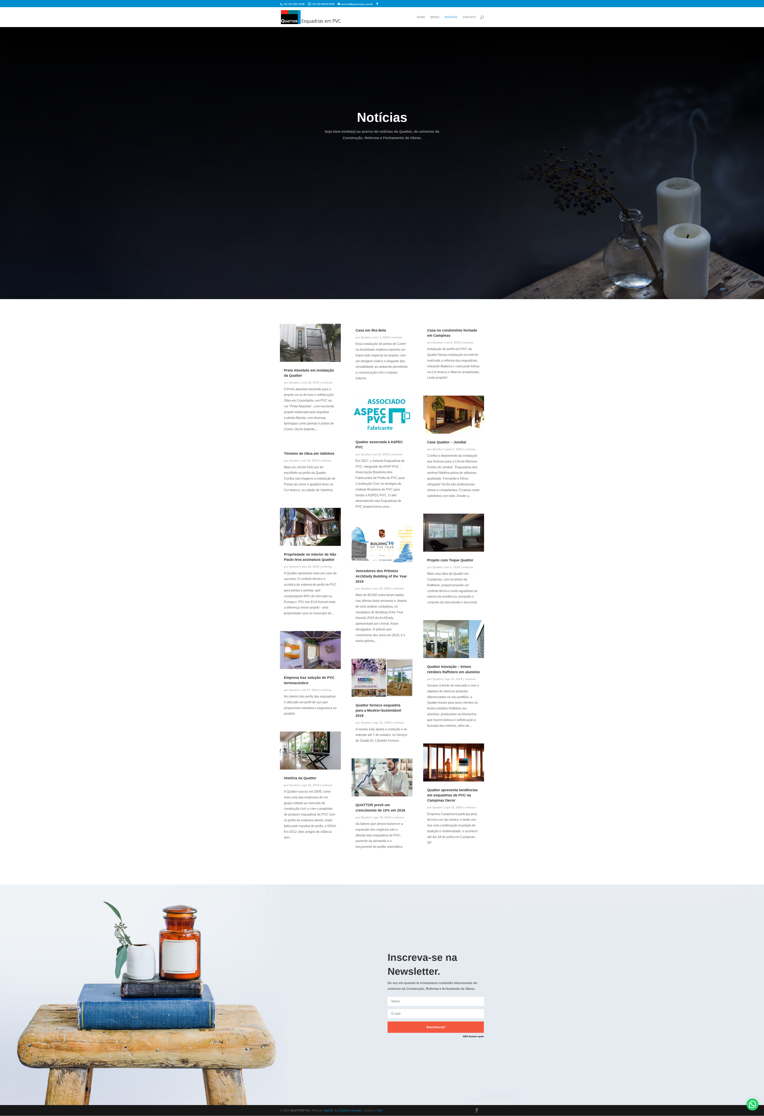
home (421, 17)
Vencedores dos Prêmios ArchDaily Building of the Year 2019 (381, 576)
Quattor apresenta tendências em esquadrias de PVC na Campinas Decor (452, 795)
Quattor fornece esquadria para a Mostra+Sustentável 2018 (378, 710)
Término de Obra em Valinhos (309, 454)
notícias (451, 17)
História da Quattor (300, 778)
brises (434, 17)
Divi (379, 1110)
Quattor (294, 382)
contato (469, 17)
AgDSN (328, 1110)
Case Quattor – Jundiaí (446, 442)
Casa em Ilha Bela (371, 330)
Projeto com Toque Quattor (450, 560)
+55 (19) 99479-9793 (322, 4)
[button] (752, 1104)
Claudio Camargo (350, 1110)
